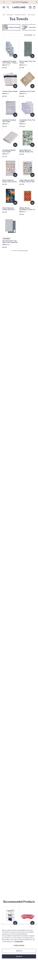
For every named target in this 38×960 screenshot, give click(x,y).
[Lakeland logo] (19, 7)
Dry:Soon (25, 2)
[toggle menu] (3, 7)
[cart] (34, 7)
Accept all (19, 956)
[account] (30, 7)
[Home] (3, 14)
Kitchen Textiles (20, 14)
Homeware (9, 14)
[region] (19, 942)
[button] (4, 2)
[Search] (7, 7)
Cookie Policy (19, 941)
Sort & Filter (28, 35)
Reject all (19, 951)
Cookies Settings (19, 945)
